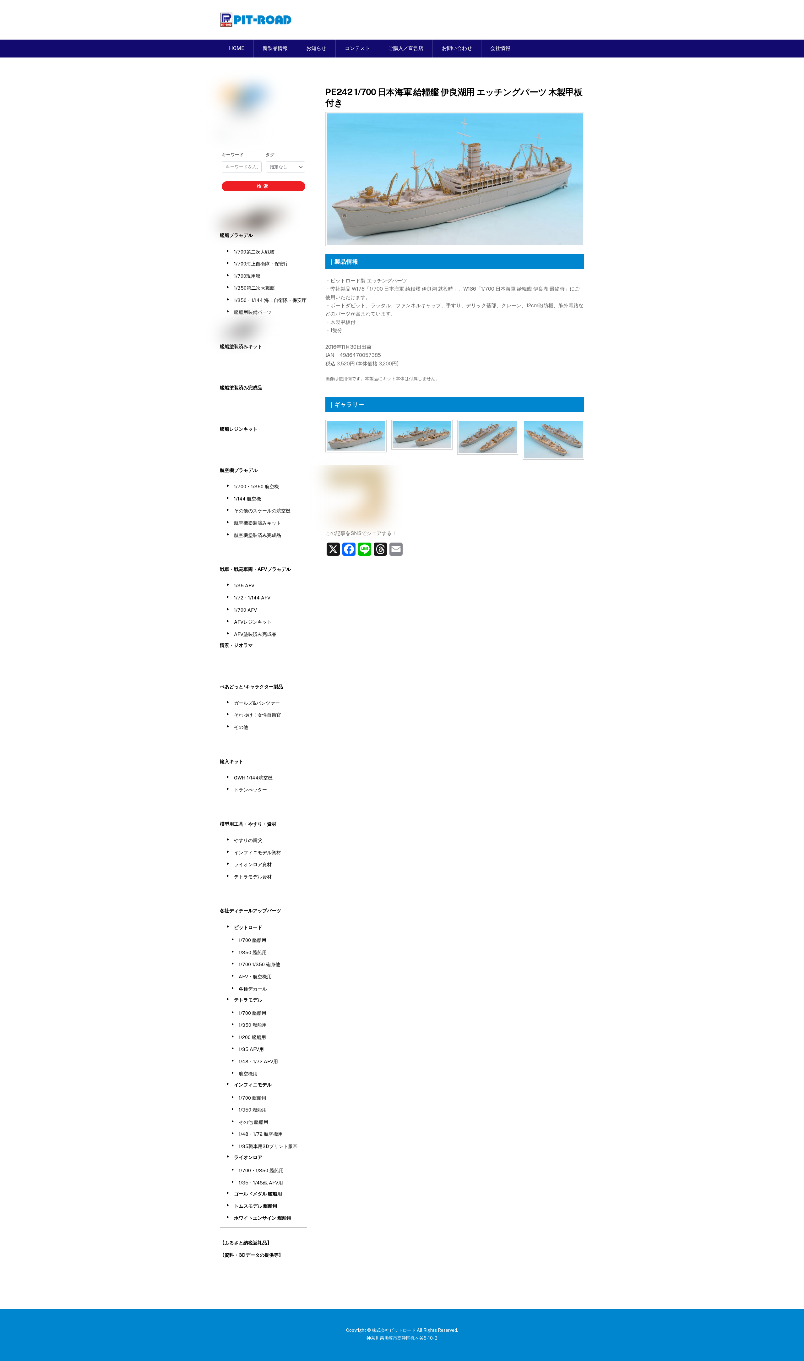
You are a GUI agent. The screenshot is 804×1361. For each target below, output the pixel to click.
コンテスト (357, 48)
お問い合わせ (457, 48)
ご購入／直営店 (405, 48)
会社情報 (500, 48)
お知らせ (316, 48)
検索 (263, 186)
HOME (236, 48)
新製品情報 (275, 48)
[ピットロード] (256, 24)
